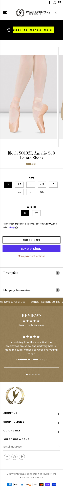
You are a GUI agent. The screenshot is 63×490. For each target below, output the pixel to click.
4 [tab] (36, 374)
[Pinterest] (59, 3)
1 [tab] (27, 374)
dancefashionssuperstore (41, 473)
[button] (5, 12)
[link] (31, 395)
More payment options (31, 256)
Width (31, 207)
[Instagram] (54, 3)
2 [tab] (30, 374)
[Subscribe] (58, 447)
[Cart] (56, 12)
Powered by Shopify (31, 477)
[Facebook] (49, 3)
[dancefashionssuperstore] (24, 12)
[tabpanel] (31, 348)
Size (31, 178)
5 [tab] (39, 374)
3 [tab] (33, 374)
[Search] (48, 12)
